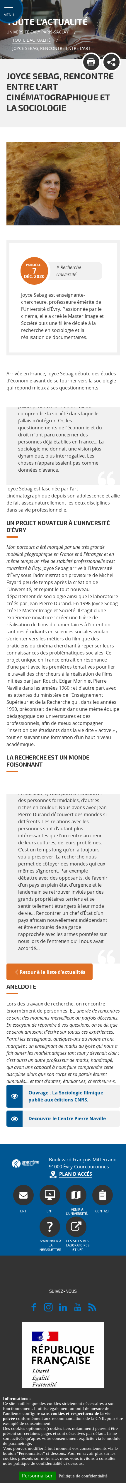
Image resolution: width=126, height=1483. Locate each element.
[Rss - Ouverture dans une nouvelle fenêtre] (92, 1310)
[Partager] (111, 62)
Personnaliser (37, 1475)
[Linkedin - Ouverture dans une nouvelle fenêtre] (63, 1310)
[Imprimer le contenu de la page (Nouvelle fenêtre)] (91, 62)
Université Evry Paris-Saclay (37, 32)
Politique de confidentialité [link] (83, 1476)
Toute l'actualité (31, 40)
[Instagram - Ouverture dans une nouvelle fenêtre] (48, 1310)
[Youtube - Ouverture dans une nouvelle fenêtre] (77, 1310)
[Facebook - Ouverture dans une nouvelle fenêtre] (33, 1310)
